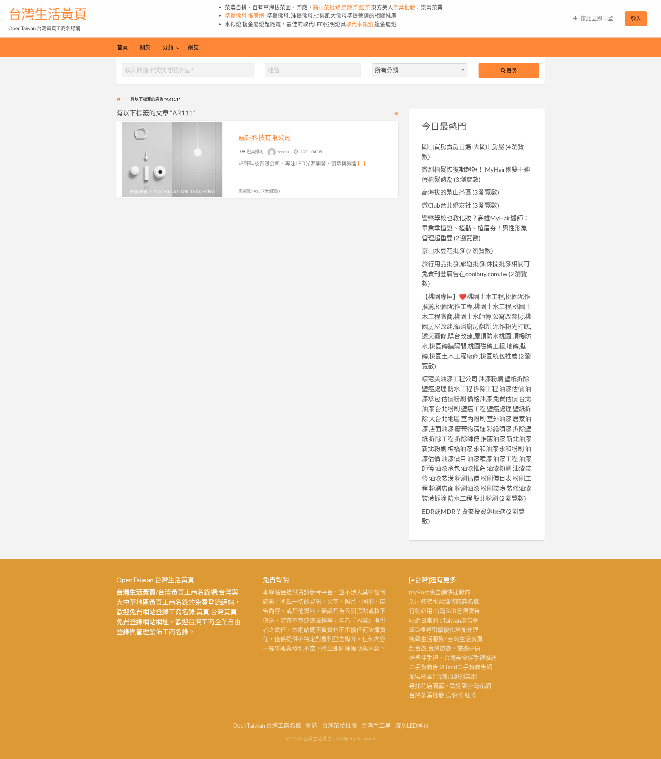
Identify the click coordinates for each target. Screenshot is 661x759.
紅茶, (365, 7)
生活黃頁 (471, 639)
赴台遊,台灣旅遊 (430, 648)
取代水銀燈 (360, 24)
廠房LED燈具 (412, 725)
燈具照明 (255, 151)
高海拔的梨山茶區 (446, 192)
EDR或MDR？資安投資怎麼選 (463, 511)
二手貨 (466, 666)
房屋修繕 (420, 601)
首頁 (122, 47)
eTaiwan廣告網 (459, 620)
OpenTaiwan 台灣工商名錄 (266, 725)
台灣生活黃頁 (47, 14)
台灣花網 (479, 685)
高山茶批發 (326, 7)
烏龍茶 (350, 7)
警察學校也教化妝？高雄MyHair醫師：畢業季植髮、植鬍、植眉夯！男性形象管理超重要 (475, 228)
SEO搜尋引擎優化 (432, 629)
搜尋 (511, 70)
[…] (361, 163)
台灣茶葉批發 (426, 695)
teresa (283, 151)
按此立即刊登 (596, 18)
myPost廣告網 (428, 592)
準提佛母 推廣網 (244, 15)
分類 (168, 47)
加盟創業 (459, 676)
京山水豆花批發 (443, 250)
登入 (636, 18)
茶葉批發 (404, 7)
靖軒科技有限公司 (265, 138)
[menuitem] (593, 18)
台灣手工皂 (376, 725)
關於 (145, 47)
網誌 (193, 47)
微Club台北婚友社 (446, 205)
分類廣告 (468, 610)
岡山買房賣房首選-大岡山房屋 (463, 146)
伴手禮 (476, 657)
